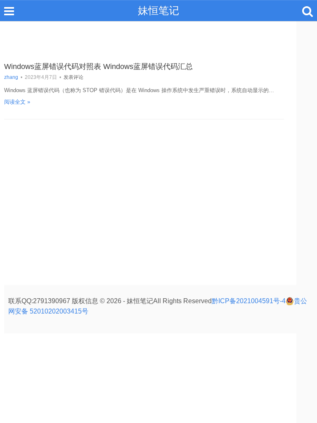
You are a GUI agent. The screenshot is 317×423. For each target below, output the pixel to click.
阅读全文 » (17, 102)
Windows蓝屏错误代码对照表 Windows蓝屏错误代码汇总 (98, 66)
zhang (11, 77)
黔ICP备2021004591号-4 (249, 300)
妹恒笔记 (158, 10)
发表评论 (73, 77)
